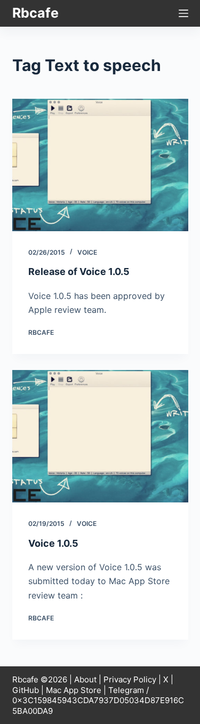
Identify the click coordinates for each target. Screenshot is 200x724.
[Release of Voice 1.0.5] (100, 165)
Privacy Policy (129, 679)
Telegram (126, 690)
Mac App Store (73, 690)
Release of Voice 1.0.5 (79, 271)
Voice (87, 252)
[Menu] (183, 13)
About (85, 679)
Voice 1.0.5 (53, 543)
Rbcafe (35, 13)
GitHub (25, 690)
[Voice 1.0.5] (100, 436)
